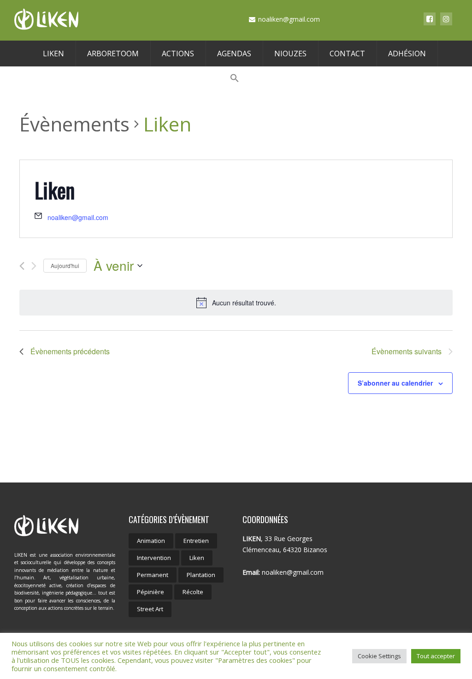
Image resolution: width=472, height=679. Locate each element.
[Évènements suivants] (33, 266)
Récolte (193, 592)
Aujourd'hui (65, 265)
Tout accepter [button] (436, 656)
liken (53, 53)
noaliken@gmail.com (77, 217)
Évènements (74, 124)
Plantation (201, 575)
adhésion (407, 53)
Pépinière (150, 592)
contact (347, 53)
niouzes (290, 53)
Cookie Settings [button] (379, 656)
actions (178, 53)
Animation (151, 540)
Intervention (154, 558)
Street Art (150, 609)
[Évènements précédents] (21, 266)
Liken (196, 558)
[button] (234, 78)
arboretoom (113, 53)
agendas (234, 53)
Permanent (152, 575)
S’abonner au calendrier (395, 382)
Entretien (196, 540)
